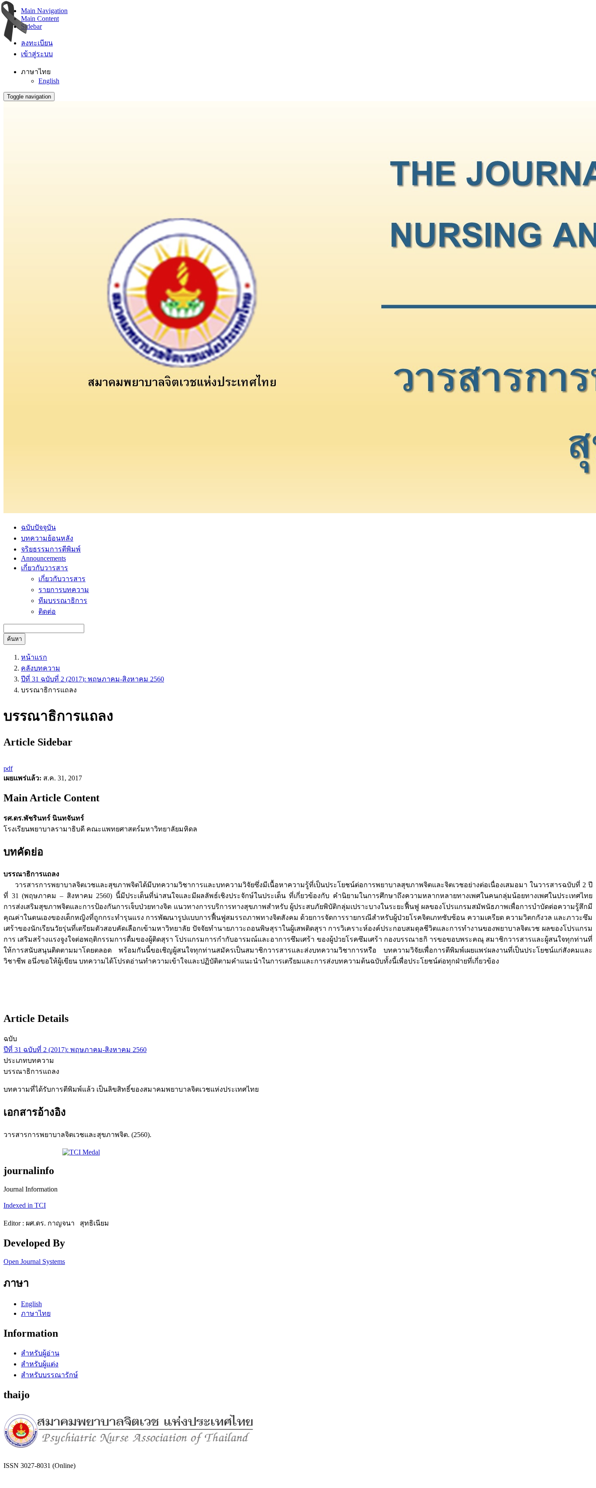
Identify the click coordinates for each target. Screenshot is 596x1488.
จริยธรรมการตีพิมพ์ (51, 549)
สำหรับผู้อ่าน (40, 1353)
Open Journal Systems (34, 1261)
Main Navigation (44, 10)
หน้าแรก (34, 657)
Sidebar (31, 26)
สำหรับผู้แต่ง (39, 1364)
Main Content (40, 18)
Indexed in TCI (24, 1205)
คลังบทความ (40, 668)
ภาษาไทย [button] (36, 71)
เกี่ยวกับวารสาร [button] (44, 568)
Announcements (43, 558)
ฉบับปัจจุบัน (38, 527)
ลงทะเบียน (37, 43)
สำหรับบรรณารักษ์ (49, 1375)
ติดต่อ (47, 611)
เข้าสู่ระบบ (37, 54)
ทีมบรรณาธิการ (62, 600)
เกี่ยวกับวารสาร (62, 578)
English (48, 81)
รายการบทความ (63, 589)
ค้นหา (14, 639)
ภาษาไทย (36, 1313)
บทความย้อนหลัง (47, 538)
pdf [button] (8, 768)
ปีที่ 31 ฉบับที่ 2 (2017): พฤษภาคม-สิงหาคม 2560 (92, 679)
